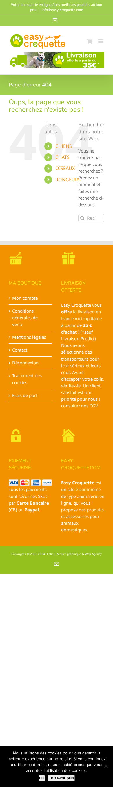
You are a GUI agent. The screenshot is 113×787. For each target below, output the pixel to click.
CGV (94, 406)
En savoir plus (61, 778)
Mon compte (25, 298)
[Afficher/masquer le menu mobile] (101, 41)
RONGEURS (68, 179)
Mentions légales (29, 337)
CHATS (62, 157)
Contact (19, 350)
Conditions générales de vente (25, 317)
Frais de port (24, 395)
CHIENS (63, 146)
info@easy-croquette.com (62, 9)
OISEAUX (65, 168)
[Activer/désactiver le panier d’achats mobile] (89, 41)
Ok (41, 778)
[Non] (106, 766)
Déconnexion (25, 363)
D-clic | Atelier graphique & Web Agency (74, 554)
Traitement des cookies (27, 379)
